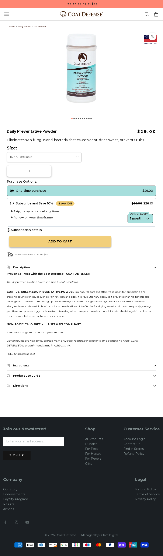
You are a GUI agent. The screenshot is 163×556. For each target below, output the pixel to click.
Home (11, 26)
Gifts (88, 464)
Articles (8, 509)
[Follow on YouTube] (27, 522)
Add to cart (60, 241)
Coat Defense (66, 535)
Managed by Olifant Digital (99, 535)
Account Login (134, 439)
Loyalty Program (15, 499)
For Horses (93, 454)
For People (93, 458)
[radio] (81, 191)
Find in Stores (134, 449)
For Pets (91, 449)
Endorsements (14, 494)
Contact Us (132, 444)
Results (8, 504)
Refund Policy (134, 454)
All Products (94, 439)
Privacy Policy (145, 499)
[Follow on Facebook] (5, 522)
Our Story (10, 489)
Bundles (91, 444)
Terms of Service (147, 494)
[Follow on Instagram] (16, 522)
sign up (16, 455)
